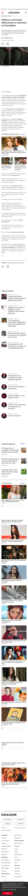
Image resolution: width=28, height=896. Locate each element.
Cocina (16, 849)
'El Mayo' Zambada (18, 9)
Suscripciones (18, 876)
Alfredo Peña (8, 38)
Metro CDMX (5, 868)
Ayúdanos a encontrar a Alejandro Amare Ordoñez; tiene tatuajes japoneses (16, 310)
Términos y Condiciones (20, 827)
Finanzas (3, 843)
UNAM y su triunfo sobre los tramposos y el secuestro (17, 407)
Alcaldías (16, 846)
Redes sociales (18, 843)
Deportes (4, 849)
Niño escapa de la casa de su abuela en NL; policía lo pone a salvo (17, 335)
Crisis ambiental (5, 862)
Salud (16, 851)
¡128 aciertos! (11, 9)
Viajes (16, 857)
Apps (15, 862)
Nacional (3, 838)
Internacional (5, 840)
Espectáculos (5, 851)
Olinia (24, 9)
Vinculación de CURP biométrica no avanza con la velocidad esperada (17, 346)
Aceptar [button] (7, 893)
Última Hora (17, 838)
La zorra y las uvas (14, 416)
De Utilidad (17, 860)
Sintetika (3, 854)
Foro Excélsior (5, 860)
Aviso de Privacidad (6, 830)
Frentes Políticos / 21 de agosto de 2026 (16, 397)
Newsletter (20, 819)
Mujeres (3, 876)
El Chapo (3, 871)
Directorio (3, 827)
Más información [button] (12, 889)
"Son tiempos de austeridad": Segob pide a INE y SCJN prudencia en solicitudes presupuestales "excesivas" (17, 323)
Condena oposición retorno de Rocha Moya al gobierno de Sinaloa (17, 298)
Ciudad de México (6, 846)
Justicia (9, 262)
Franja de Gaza (5, 865)
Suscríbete (20, 823)
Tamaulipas (21, 262)
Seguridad (14, 262)
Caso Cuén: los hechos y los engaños (16, 388)
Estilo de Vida (18, 854)
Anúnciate (7, 823)
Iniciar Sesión (7, 819)
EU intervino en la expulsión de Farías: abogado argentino (15, 378)
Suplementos (18, 835)
